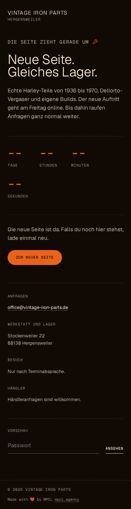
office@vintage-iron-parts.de (38, 307)
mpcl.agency (67, 499)
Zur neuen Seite (35, 257)
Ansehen (114, 448)
